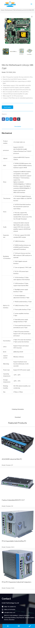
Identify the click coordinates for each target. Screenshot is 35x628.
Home (2, 10)
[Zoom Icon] (31, 16)
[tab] (17, 126)
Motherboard (8, 10)
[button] (3, 119)
